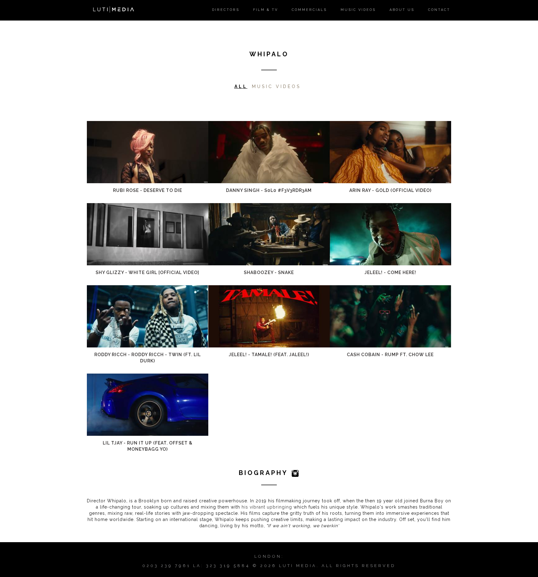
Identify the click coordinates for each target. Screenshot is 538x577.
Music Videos (276, 86)
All (241, 86)
